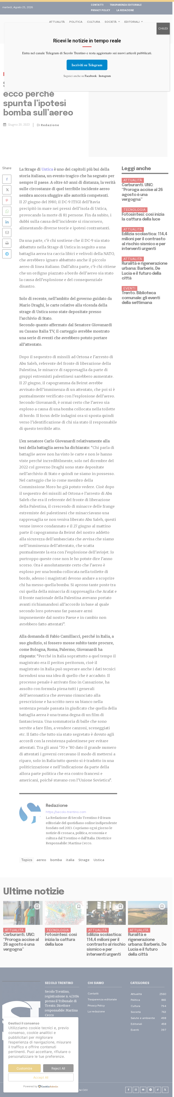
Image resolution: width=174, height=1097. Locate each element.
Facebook (91, 76)
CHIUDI (163, 28)
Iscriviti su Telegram (87, 64)
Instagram (105, 76)
